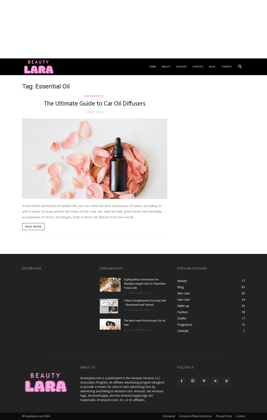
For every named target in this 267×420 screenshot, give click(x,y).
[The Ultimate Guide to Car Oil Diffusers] (94, 159)
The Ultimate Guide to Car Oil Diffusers (94, 104)
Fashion (181, 67)
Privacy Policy (224, 416)
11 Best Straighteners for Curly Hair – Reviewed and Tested (145, 302)
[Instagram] (193, 381)
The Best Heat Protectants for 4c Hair (145, 322)
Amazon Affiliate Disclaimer (195, 416)
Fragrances (93, 96)
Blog (212, 67)
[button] (240, 67)
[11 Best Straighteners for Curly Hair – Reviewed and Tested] (109, 306)
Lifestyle (197, 67)
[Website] (226, 381)
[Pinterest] (204, 381)
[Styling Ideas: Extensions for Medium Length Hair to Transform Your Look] (110, 285)
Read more (33, 226)
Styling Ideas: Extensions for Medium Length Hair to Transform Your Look (145, 283)
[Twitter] (215, 381)
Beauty (166, 67)
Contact (226, 67)
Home (152, 67)
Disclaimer (169, 416)
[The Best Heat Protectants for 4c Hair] (110, 324)
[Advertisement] (125, 29)
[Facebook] (181, 381)
